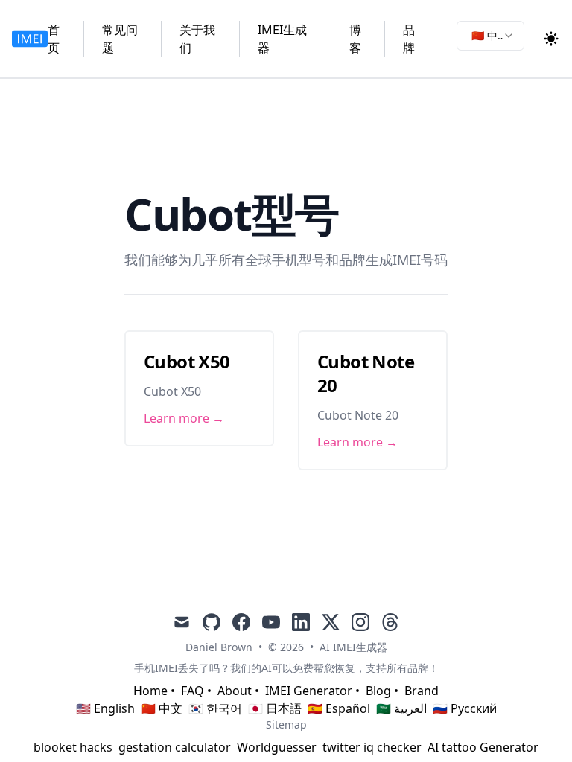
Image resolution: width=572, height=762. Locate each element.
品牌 (409, 39)
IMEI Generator (308, 690)
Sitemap (286, 724)
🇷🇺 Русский (465, 708)
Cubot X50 (187, 361)
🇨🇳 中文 (161, 708)
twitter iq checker (372, 747)
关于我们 (197, 39)
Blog (378, 690)
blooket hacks (73, 747)
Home (150, 690)
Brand (421, 690)
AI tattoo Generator (483, 747)
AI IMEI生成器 (353, 647)
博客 (355, 39)
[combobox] (490, 36)
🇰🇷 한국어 (215, 708)
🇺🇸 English (105, 708)
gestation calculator (174, 747)
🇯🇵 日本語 (275, 708)
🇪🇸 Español (339, 708)
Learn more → (184, 418)
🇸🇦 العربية (401, 708)
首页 (54, 39)
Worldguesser (277, 747)
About (234, 690)
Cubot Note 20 (365, 373)
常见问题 (120, 39)
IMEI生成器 (282, 39)
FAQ (192, 690)
